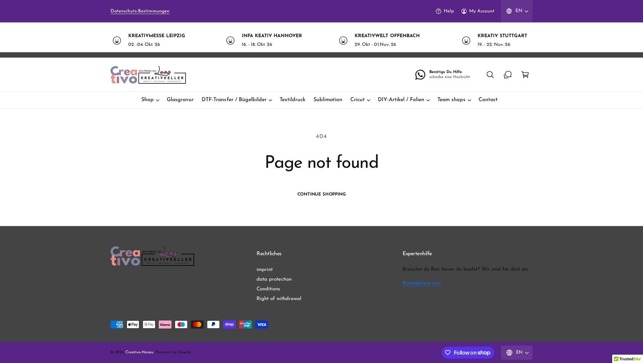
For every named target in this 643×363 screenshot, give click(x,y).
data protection (274, 279)
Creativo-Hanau (139, 352)
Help (449, 11)
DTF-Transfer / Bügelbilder (234, 99)
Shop (147, 99)
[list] (321, 40)
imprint (265, 269)
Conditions (268, 289)
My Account (481, 11)
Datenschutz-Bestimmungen (140, 11)
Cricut (357, 99)
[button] (490, 74)
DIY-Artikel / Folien (401, 99)
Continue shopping (321, 194)
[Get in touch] (507, 74)
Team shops (451, 99)
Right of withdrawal (279, 298)
